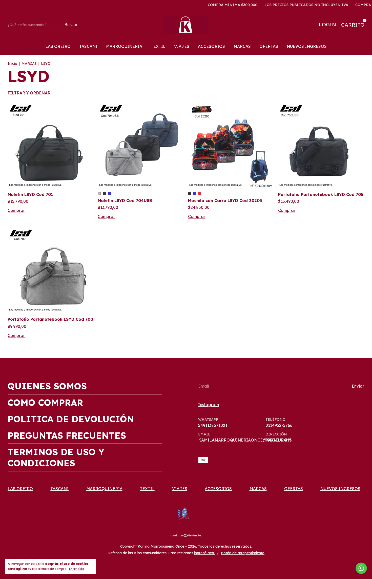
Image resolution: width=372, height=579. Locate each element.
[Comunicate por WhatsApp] (361, 568)
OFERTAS (268, 46)
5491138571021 (212, 425)
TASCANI (88, 46)
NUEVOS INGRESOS (307, 46)
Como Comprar (45, 402)
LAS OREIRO (58, 46)
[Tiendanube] (186, 535)
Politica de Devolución (71, 419)
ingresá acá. (204, 553)
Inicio (12, 63)
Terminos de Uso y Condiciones (56, 457)
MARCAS (242, 46)
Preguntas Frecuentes (67, 435)
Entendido (76, 569)
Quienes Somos (47, 386)
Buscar (71, 25)
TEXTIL (158, 46)
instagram (208, 404)
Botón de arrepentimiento (242, 553)
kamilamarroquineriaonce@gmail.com (244, 440)
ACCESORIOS (211, 46)
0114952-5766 (278, 425)
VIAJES (181, 46)
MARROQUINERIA (124, 46)
